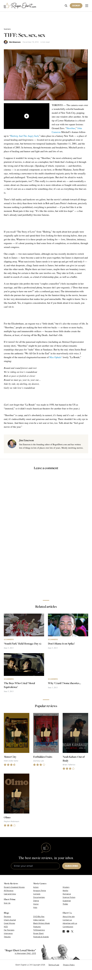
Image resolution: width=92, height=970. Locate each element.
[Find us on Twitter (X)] (72, 931)
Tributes (7, 937)
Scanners (7, 29)
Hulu (35, 907)
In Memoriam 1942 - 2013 (25, 953)
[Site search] (66, 5)
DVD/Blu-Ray (38, 917)
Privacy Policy (69, 965)
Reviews (7, 917)
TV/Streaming (39, 930)
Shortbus (70, 128)
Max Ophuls (55, 357)
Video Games (38, 920)
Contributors (68, 927)
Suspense (67, 901)
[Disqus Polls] (46, 504)
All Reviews (8, 891)
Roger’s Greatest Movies (14, 887)
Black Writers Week (41, 923)
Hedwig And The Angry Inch (24, 135)
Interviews (8, 933)
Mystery (66, 887)
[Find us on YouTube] (68, 931)
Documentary (39, 897)
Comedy (36, 894)
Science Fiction (69, 897)
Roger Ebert (38, 933)
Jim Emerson (15, 42)
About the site (69, 917)
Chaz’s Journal (10, 920)
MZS (6, 927)
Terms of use (53, 965)
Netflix (65, 891)
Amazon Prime (39, 891)
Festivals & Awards (41, 937)
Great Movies (9, 923)
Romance (67, 894)
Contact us (67, 920)
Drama (36, 901)
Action (36, 887)
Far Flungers (9, 930)
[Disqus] (46, 564)
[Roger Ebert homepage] (20, 6)
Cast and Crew (10, 894)
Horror (36, 904)
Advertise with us (70, 923)
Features (37, 927)
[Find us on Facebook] (64, 931)
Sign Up (7, 903)
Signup (76, 5)
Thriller (65, 904)
